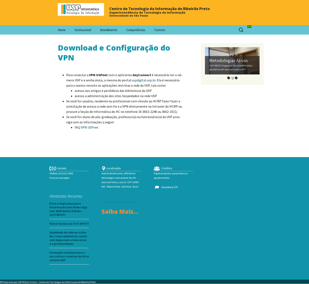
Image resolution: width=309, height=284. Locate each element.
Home (62, 30)
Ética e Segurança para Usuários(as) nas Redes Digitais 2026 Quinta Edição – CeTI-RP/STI (68, 209)
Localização (113, 168)
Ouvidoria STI (169, 187)
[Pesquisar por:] (241, 30)
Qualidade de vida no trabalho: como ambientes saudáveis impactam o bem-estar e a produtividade (68, 238)
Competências (135, 30)
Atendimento (108, 30)
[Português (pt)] (249, 26)
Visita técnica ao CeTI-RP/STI (69, 223)
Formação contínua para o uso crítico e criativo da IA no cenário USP (69, 256)
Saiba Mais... (120, 211)
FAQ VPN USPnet (87, 127)
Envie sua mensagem (59, 177)
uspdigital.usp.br (144, 80)
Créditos (166, 168)
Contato (159, 30)
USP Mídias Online (27, 282)
